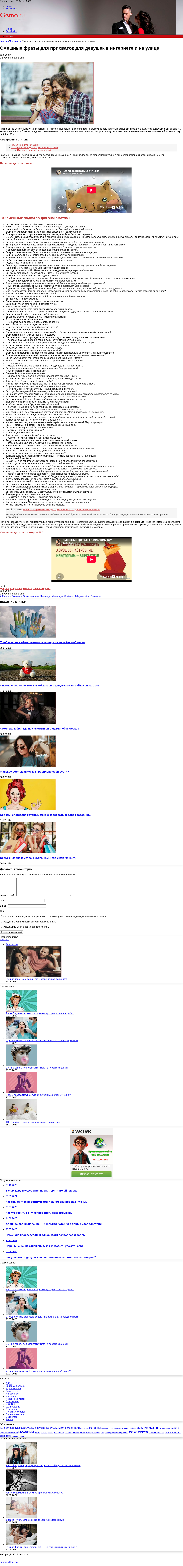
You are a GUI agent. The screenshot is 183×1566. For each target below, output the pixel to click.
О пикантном (12, 1401)
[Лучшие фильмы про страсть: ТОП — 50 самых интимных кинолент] (21, 1544)
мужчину (13, 1432)
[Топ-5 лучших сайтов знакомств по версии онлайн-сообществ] (28, 637)
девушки (52, 1427)
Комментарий (8, 895)
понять (96, 1432)
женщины (94, 1427)
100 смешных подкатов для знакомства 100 (34, 147)
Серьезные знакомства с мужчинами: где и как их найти (38, 857)
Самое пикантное (15, 1414)
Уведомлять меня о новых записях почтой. (26, 927)
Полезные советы (15, 1412)
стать (14, 1436)
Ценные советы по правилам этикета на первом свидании (37, 1068)
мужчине (175, 1428)
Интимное (11, 1396)
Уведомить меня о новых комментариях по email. (29, 921)
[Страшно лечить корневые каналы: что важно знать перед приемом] (21, 1038)
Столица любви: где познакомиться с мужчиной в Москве (39, 728)
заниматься (107, 1428)
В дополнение (13, 1388)
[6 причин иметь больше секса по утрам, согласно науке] (21, 1517)
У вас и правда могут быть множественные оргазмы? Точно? (38, 1095)
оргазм (50, 1433)
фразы (46, 588)
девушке (40, 1427)
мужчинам (166, 1428)
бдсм (2, 1428)
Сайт (2, 911)
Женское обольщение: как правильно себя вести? (34, 771)
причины (124, 1433)
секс (133, 1432)
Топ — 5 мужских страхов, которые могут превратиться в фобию (40, 1013)
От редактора (13, 1406)
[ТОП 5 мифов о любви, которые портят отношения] (21, 1119)
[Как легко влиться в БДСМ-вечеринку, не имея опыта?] (21, 1490)
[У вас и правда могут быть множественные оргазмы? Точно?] (21, 1092)
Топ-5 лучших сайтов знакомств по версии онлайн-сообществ (42, 642)
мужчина (155, 1427)
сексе (152, 1432)
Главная (4, 41)
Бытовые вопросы (15, 1386)
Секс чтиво (11, 1417)
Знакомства (15, 41)
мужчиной (4, 1433)
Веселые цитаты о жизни (24, 145)
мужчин (142, 1427)
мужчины (26, 1432)
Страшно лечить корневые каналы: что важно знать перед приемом (42, 1040)
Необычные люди (15, 1399)
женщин (74, 1427)
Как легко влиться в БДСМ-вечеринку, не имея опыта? (34, 1492)
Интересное (12, 1393)
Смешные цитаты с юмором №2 (34, 150)
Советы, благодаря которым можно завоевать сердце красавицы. (45, 814)
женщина (84, 1428)
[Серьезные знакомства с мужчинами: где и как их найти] (28, 852)
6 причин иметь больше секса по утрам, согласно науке (35, 1520)
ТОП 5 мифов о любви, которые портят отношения (33, 1122)
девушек (4, 588)
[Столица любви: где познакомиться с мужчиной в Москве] (28, 723)
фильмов (20, 1436)
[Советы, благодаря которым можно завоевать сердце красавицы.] (28, 809)
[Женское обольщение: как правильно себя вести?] (28, 766)
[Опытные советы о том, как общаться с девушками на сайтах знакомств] (28, 680)
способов (5, 1435)
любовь (132, 1428)
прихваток (26, 588)
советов (169, 1432)
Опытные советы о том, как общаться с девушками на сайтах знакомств (49, 685)
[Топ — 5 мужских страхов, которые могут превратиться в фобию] (21, 1011)
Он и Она (10, 1404)
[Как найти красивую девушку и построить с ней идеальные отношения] (21, 1463)
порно (105, 1432)
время (7, 1428)
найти (37, 1432)
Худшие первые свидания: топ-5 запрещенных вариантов (36, 979)
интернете (15, 588)
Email (3, 906)
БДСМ (9, 1383)
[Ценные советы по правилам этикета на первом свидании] (21, 1065)
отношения (72, 1432)
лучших (125, 1428)
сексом (159, 1432)
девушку (64, 1428)
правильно (114, 1432)
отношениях (86, 1433)
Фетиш (9, 1419)
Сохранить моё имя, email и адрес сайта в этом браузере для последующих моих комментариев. (54, 916)
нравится (44, 1433)
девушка (28, 1427)
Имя (3, 900)
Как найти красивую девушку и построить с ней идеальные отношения (43, 1465)
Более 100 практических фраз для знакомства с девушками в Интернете (61, 509)
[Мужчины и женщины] (12, 24)
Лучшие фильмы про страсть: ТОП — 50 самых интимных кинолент (41, 1547)
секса (143, 1432)
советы (177, 1433)
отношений (59, 1433)
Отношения (12, 1409)
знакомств (116, 1428)
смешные (38, 588)
